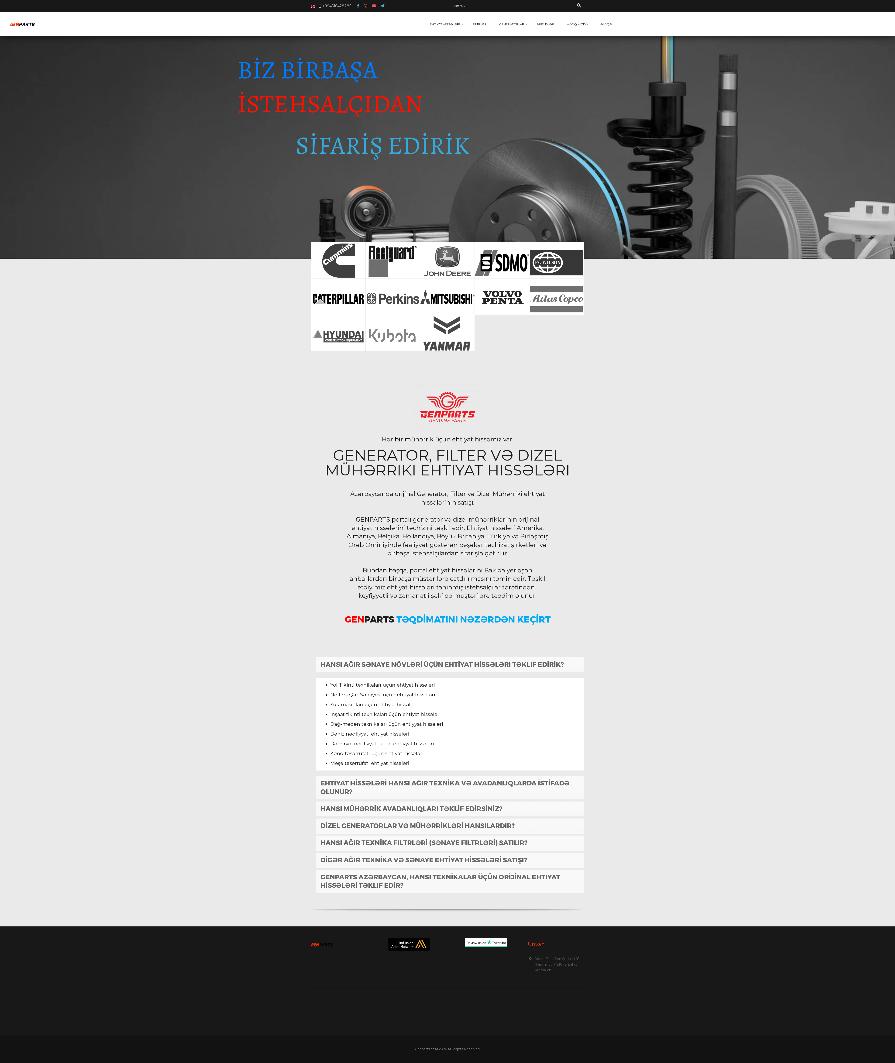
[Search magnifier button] (579, 5)
